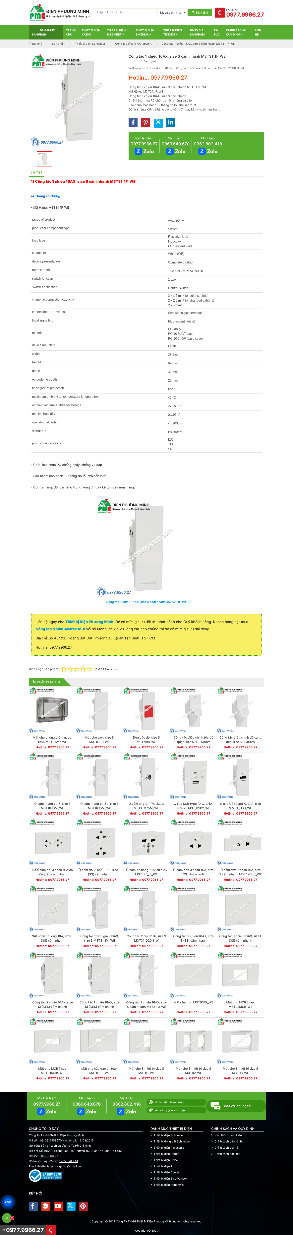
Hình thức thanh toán (228, 1135)
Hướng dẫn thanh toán (169, 1102)
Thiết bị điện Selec (166, 1160)
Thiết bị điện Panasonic (169, 1147)
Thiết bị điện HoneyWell (169, 1184)
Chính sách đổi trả (226, 1147)
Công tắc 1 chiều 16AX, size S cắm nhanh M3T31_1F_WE (146, 602)
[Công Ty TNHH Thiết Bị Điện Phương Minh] (60, 12)
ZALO (8, 1201)
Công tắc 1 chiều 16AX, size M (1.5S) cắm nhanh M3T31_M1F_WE (100, 1006)
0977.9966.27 (144, 143)
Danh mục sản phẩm (43, 32)
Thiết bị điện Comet (166, 1172)
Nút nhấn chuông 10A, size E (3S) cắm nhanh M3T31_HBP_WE (52, 940)
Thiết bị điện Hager (166, 1153)
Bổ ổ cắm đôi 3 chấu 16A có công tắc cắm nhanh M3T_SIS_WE (52, 874)
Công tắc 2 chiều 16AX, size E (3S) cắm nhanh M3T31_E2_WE (193, 940)
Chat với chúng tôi (236, 1106)
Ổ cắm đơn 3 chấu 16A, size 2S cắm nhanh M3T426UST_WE (193, 874)
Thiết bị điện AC (164, 1166)
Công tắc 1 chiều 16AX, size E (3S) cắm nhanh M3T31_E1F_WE (240, 940)
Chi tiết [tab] (36, 172)
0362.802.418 (208, 143)
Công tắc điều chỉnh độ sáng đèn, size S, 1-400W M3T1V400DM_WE (240, 742)
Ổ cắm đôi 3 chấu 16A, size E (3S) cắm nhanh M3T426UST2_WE (100, 874)
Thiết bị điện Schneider (169, 1135)
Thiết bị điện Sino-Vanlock (170, 1178)
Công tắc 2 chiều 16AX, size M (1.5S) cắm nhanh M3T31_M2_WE (52, 1006)
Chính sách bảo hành (228, 1141)
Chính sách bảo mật (227, 1153)
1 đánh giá (148, 61)
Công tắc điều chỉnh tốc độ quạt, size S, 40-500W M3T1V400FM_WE (193, 742)
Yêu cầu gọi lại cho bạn (170, 1110)
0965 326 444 (68, 1161)
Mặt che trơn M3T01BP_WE (193, 1002)
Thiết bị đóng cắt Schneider (172, 1141)
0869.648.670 (176, 143)
